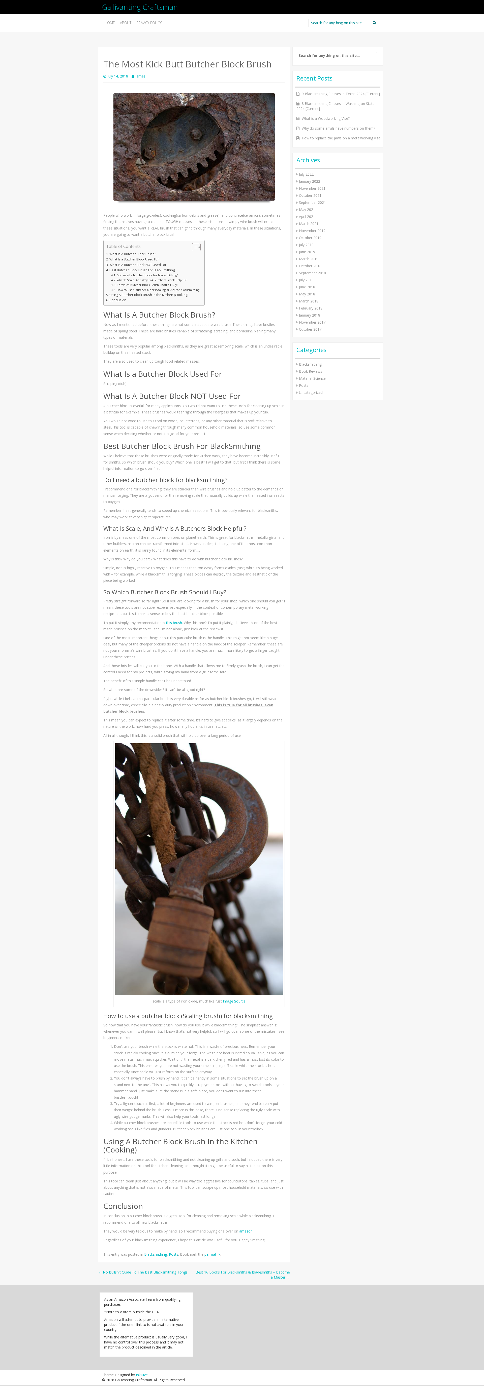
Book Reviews (310, 371)
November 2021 (312, 188)
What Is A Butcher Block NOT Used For (137, 265)
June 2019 (307, 251)
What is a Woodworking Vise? (326, 118)
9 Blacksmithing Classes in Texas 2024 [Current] (341, 93)
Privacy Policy (149, 22)
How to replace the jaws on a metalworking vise (341, 138)
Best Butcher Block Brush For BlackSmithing (142, 270)
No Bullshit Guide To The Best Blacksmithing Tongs (143, 1272)
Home (110, 22)
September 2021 (312, 202)
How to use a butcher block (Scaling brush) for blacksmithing (158, 290)
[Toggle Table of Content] (193, 247)
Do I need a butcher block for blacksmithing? (147, 275)
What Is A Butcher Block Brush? (132, 254)
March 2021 (308, 223)
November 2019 (312, 230)
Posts (173, 1254)
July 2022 (306, 174)
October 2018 (310, 265)
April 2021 (307, 216)
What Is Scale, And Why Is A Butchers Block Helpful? (151, 280)
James (140, 76)
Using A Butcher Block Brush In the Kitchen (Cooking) (148, 295)
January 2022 (309, 181)
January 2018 (309, 315)
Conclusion (117, 300)
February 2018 (310, 308)
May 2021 (307, 209)
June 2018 (307, 287)
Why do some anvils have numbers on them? (338, 128)
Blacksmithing (155, 1254)
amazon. (246, 1231)
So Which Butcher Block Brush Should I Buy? (147, 285)
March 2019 (308, 258)
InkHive (142, 1374)
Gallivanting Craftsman (140, 7)
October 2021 (310, 195)
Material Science (312, 378)
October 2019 (310, 237)
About (125, 22)
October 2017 (310, 329)
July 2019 (306, 244)
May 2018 (307, 294)
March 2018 (308, 301)
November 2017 (312, 322)
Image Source (234, 1001)
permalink (212, 1254)
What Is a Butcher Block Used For (134, 259)
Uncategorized (311, 392)
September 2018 (312, 273)
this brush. (174, 622)
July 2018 (306, 280)
